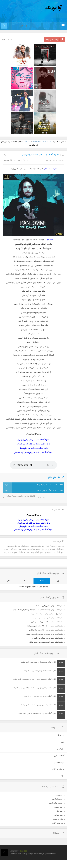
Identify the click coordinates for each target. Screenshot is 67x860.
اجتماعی (27, 142)
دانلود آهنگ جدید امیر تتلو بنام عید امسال (33, 444)
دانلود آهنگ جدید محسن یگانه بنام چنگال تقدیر (46, 630)
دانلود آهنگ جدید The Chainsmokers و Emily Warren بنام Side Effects (38, 609)
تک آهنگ (36, 142)
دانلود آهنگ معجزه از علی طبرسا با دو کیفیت (40, 696)
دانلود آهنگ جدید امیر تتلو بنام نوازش (33, 448)
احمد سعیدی (58, 807)
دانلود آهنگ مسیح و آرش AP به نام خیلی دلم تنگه (45, 626)
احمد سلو (60, 811)
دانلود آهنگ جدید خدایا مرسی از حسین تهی (47, 622)
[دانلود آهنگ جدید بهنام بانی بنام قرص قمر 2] (45, 123)
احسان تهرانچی (57, 799)
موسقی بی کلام (58, 769)
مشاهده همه (7, 39)
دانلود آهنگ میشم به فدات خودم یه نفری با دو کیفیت (37, 713)
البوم (62, 742)
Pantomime (50, 240)
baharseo (23, 851)
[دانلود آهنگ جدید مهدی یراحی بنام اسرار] (45, 101)
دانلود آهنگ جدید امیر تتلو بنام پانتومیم (40, 155)
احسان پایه (59, 795)
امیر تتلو (41, 546)
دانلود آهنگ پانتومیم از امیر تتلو (53, 549)
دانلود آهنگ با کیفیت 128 (50, 485)
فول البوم (60, 749)
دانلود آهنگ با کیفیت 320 (50, 490)
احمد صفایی (59, 815)
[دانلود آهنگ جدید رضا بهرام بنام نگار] (45, 78)
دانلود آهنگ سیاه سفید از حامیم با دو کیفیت (40, 670)
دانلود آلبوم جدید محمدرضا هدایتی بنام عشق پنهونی (44, 634)
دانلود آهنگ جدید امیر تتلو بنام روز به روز (33, 439)
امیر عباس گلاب (57, 823)
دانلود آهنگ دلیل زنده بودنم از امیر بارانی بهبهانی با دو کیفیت (35, 679)
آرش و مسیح (58, 819)
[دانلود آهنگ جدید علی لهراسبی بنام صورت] (22, 78)
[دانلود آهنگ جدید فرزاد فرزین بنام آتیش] (22, 101)
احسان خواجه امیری (56, 803)
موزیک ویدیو (59, 762)
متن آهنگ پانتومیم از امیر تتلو (14, 552)
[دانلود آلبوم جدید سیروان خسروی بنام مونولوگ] (45, 55)
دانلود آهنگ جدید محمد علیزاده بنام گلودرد (47, 638)
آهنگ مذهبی (59, 755)
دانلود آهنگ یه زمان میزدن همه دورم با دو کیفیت (39, 704)
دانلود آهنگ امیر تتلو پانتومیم (18, 546)
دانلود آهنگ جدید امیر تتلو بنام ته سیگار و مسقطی (33, 452)
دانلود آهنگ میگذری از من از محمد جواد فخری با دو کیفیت (35, 687)
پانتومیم (34, 546)
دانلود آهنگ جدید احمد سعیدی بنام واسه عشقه (46, 642)
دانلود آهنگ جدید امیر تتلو (54, 552)
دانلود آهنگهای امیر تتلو (35, 552)
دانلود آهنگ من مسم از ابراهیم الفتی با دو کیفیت (39, 662)
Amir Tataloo (50, 546)
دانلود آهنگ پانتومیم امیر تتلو (29, 549)
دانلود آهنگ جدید (50, 169)
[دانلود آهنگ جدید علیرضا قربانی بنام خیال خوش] (22, 55)
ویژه (62, 776)
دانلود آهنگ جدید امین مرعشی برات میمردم (47, 618)
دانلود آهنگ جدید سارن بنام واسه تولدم (49, 605)
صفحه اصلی (46, 142)
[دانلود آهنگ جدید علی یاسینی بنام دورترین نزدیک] (22, 123)
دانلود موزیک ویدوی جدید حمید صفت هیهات (46, 613)
